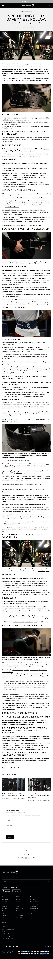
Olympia (17, 913)
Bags (3, 913)
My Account (32, 899)
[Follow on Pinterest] (14, 946)
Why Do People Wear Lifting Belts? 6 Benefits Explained (38, 795)
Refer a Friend (19, 917)
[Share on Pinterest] (15, 768)
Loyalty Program (19, 915)
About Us (18, 899)
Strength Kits (4, 915)
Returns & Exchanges (34, 904)
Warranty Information (34, 908)
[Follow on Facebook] (3, 946)
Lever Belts (4, 901)
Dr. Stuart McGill (19, 687)
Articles (17, 904)
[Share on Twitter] (11, 768)
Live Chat (30, 858)
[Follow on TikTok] (21, 946)
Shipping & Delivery (34, 901)
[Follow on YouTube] (17, 946)
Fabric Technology (19, 908)
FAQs (31, 913)
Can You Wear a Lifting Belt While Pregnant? (25, 622)
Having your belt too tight (9, 347)
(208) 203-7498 (24, 858)
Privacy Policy (28, 815)
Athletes (17, 906)
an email (7, 938)
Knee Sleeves (5, 904)
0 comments (35, 27)
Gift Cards (4, 922)
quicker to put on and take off (19, 578)
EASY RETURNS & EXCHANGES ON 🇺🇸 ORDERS (26, 1)
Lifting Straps (5, 906)
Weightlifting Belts (26, 11)
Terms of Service (35, 815)
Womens (4, 919)
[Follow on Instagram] (10, 946)
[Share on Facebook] (7, 768)
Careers (17, 901)
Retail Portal (18, 910)
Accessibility (32, 910)
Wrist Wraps (4, 908)
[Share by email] (18, 768)
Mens (3, 917)
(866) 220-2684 (11, 936)
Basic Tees (4, 910)
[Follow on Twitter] (7, 946)
